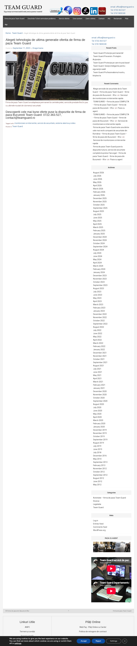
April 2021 (97, 378)
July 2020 (97, 407)
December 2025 (100, 198)
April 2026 (97, 185)
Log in (95, 520)
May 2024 (97, 259)
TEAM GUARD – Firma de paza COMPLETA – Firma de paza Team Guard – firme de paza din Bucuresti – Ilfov (111, 105)
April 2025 (97, 224)
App (6, 24)
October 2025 (99, 205)
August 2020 (98, 404)
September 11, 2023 (21, 48)
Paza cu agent (116, 159)
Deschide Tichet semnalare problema (42, 19)
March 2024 (98, 266)
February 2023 (99, 308)
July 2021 (97, 369)
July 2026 (97, 176)
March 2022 (98, 343)
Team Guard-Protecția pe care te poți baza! (111, 63)
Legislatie (97, 504)
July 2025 (97, 214)
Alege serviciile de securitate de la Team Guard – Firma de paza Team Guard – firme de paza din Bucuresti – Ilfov (111, 92)
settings (17, 643)
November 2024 (100, 240)
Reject (98, 641)
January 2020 (99, 427)
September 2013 (100, 462)
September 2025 (100, 208)
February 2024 (99, 269)
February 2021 (99, 385)
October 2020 (99, 398)
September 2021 (100, 362)
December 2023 (100, 275)
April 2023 (97, 301)
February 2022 (99, 346)
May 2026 (97, 182)
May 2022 (97, 337)
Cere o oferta (90, 19)
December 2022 (100, 314)
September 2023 (100, 285)
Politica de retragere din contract (93, 631)
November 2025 (100, 202)
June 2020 (97, 411)
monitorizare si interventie (25, 123)
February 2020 (99, 423)
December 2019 (100, 430)
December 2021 (100, 353)
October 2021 (99, 359)
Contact (101, 19)
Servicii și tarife (27, 636)
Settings (113, 641)
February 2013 (99, 465)
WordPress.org (99, 530)
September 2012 (100, 475)
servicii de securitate (46, 123)
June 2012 (97, 481)
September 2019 (100, 440)
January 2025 (99, 234)
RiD (109, 19)
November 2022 (100, 317)
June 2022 (97, 333)
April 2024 (97, 263)
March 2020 (98, 420)
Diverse (96, 501)
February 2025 (99, 230)
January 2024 (99, 272)
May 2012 (97, 485)
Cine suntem (77, 19)
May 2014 (97, 459)
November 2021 (100, 356)
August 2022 (98, 327)
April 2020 (97, 417)
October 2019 (99, 436)
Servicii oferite (64, 19)
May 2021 (97, 375)
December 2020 (100, 391)
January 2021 (99, 388)
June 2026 (97, 179)
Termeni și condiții (27, 631)
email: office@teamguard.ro (122, 7)
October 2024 (99, 243)
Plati (126, 19)
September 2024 (100, 247)
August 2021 (98, 366)
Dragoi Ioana (38, 48)
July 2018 (97, 452)
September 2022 (100, 324)
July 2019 (97, 446)
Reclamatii (118, 19)
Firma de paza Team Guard (14, 19)
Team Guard (17, 33)
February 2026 (99, 192)
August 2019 (98, 443)
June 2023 (97, 295)
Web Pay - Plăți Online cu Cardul (92, 627)
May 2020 (97, 414)
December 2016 (100, 456)
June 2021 (97, 372)
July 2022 (97, 330)
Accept (84, 641)
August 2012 (98, 478)
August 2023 (98, 288)
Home (8, 33)
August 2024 (98, 250)
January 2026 (99, 195)
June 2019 (97, 449)
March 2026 (98, 189)
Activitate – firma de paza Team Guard (109, 498)
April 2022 (97, 340)
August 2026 (98, 173)
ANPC (27, 627)
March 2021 (98, 382)
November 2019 (100, 433)
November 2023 (100, 279)
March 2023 (98, 304)
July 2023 (97, 292)
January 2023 (99, 311)
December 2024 (100, 237)
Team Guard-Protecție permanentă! (108, 53)
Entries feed (98, 524)
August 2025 (98, 211)
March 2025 (98, 227)
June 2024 (97, 256)
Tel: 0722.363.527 (118, 10)
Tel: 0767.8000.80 (118, 13)
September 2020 (100, 401)
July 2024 (97, 253)
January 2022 (99, 349)
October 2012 (99, 472)
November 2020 (100, 394)
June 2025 (97, 218)
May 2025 (97, 221)
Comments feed (100, 527)
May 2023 (97, 298)
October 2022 (99, 321)
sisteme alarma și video (65, 123)
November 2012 (100, 468)
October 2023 (99, 282)
